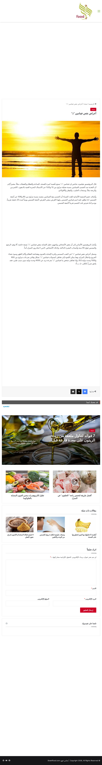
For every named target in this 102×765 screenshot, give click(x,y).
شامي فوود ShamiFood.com (58, 761)
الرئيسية (92, 104)
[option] (51, 440)
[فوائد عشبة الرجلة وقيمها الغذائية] (51, 440)
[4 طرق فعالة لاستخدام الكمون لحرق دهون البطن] (19, 524)
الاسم (93, 588)
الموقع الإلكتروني (43, 599)
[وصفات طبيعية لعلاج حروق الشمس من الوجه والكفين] (51, 524)
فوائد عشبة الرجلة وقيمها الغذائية (70, 435)
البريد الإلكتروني (90, 599)
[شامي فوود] (84, 11)
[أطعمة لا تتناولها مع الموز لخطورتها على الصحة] (82, 524)
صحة (85, 104)
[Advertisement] (51, 42)
